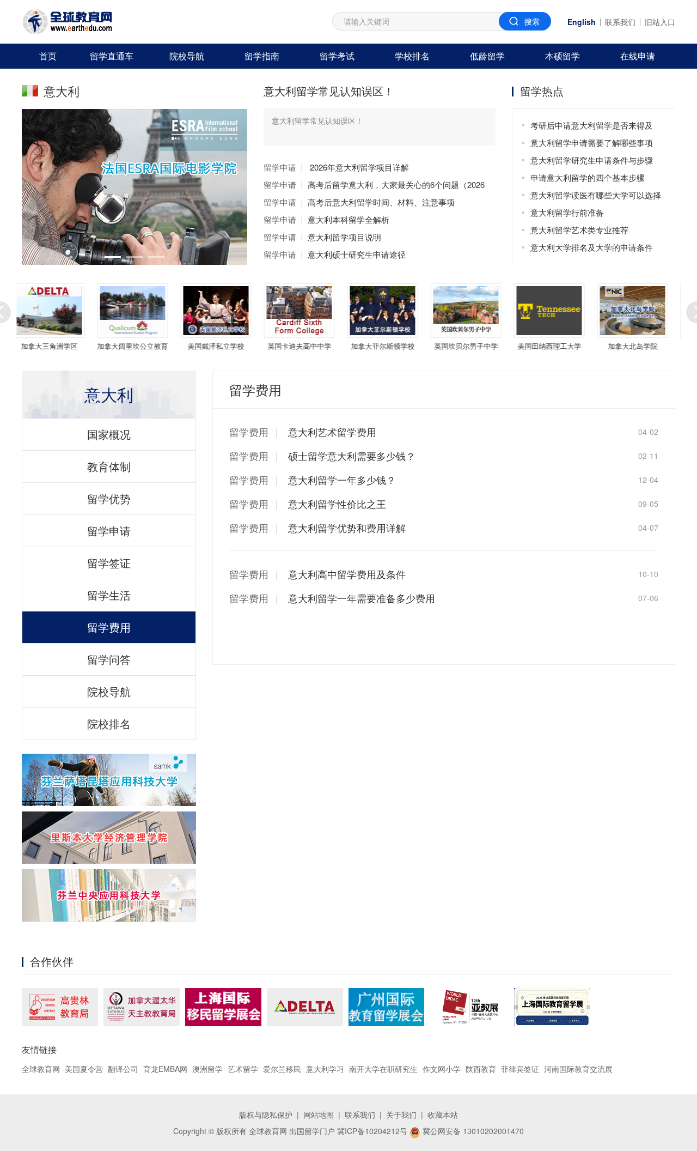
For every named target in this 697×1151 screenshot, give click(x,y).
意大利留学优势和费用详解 (347, 527)
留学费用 (109, 627)
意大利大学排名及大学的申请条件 (591, 247)
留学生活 (109, 595)
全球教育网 (41, 1068)
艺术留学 (243, 1068)
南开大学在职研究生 (383, 1068)
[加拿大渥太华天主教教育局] (141, 1007)
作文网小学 (442, 1068)
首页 (48, 56)
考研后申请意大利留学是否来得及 (591, 125)
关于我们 (401, 1114)
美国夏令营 (84, 1068)
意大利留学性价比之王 (337, 503)
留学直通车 (111, 56)
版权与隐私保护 (265, 1114)
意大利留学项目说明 (344, 237)
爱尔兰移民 (282, 1068)
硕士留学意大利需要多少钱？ (351, 456)
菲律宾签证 (520, 1068)
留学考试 (337, 56)
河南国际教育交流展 (578, 1068)
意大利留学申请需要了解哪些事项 (591, 142)
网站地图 (318, 1114)
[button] (113, 257)
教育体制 (109, 466)
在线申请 (637, 56)
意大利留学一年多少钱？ (342, 479)
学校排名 (412, 56)
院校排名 (109, 723)
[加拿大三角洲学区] (305, 1007)
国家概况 (109, 434)
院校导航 (186, 56)
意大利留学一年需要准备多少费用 (361, 598)
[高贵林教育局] (60, 1007)
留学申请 (280, 167)
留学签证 (109, 563)
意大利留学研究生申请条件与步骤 (591, 160)
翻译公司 (123, 1068)
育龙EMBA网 (165, 1068)
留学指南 (261, 56)
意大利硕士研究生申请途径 (357, 254)
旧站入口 (660, 21)
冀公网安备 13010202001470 (472, 1130)
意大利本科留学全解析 (348, 219)
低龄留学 (487, 56)
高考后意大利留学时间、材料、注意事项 (381, 202)
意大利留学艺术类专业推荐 (579, 229)
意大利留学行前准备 (567, 212)
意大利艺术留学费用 (332, 432)
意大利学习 (325, 1068)
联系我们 (620, 21)
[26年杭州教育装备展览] (469, 1007)
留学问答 (109, 659)
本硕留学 (562, 56)
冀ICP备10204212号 (372, 1130)
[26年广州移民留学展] (386, 1007)
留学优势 (109, 498)
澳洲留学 (207, 1068)
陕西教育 (481, 1068)
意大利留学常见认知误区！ (329, 91)
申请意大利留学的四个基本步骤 (587, 177)
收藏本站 (442, 1114)
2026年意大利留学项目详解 (358, 167)
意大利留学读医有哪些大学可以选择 (595, 195)
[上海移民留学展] (223, 1007)
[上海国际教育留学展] (552, 1007)
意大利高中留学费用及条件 (347, 574)
